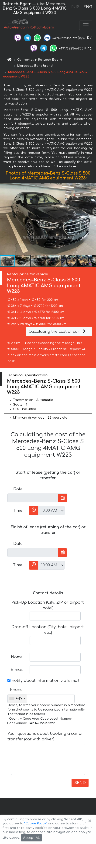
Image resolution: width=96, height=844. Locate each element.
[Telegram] (27, 37)
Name (17, 657)
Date (18, 489)
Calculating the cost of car (55, 331)
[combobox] (17, 698)
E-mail (17, 670)
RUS (75, 7)
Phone (16, 690)
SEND (80, 783)
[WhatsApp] (37, 37)
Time (17, 510)
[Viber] (17, 37)
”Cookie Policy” (35, 823)
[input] (32, 498)
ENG (87, 7)
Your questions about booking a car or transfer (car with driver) (45, 736)
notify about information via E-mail (44, 681)
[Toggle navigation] (85, 25)
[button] (23, 261)
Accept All (31, 838)
